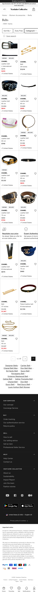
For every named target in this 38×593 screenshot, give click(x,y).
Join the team (8, 483)
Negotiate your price (10, 233)
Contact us (7, 462)
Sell (5, 433)
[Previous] (13, 359)
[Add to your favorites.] (16, 61)
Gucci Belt (25, 371)
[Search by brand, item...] (4, 9)
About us (7, 473)
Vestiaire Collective (12, 469)
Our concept (8, 404)
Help (5, 454)
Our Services (9, 401)
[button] (33, 9)
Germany (30, 580)
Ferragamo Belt (17, 373)
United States (23, 580)
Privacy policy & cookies (18, 521)
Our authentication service (13, 422)
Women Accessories (17, 15)
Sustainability (8, 476)
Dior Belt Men (26, 368)
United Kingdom (13, 580)
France (5, 580)
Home (4, 15)
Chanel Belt (13, 381)
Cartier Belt (25, 365)
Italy (21, 581)
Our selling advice (10, 440)
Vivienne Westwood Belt (18, 376)
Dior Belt (24, 381)
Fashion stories (9, 486)
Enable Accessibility (19, 1)
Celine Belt (7, 379)
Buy (5, 415)
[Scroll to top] (33, 359)
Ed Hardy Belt (12, 371)
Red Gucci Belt (23, 384)
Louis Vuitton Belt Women (19, 387)
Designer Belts (11, 365)
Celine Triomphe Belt (24, 379)
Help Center (8, 458)
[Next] (25, 359)
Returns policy (9, 426)
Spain (17, 581)
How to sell (7, 437)
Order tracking (9, 419)
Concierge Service (10, 408)
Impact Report (9, 479)
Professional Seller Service (14, 447)
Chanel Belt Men (11, 368)
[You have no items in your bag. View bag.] (33, 9)
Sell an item (8, 444)
